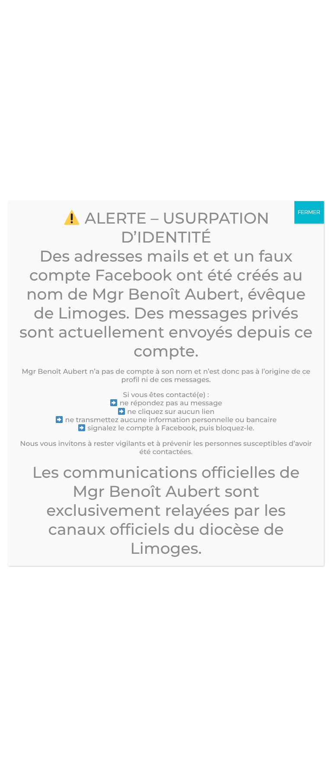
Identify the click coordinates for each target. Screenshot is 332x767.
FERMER (309, 212)
